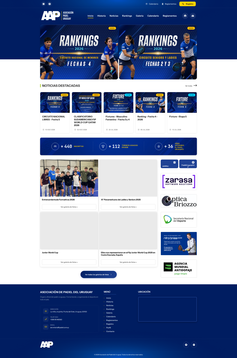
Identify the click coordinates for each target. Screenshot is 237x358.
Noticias (114, 15)
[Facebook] (186, 345)
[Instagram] (194, 345)
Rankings (127, 15)
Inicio (90, 15)
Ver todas (189, 86)
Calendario (153, 4)
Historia (101, 15)
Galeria (139, 15)
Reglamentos (170, 4)
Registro (189, 4)
